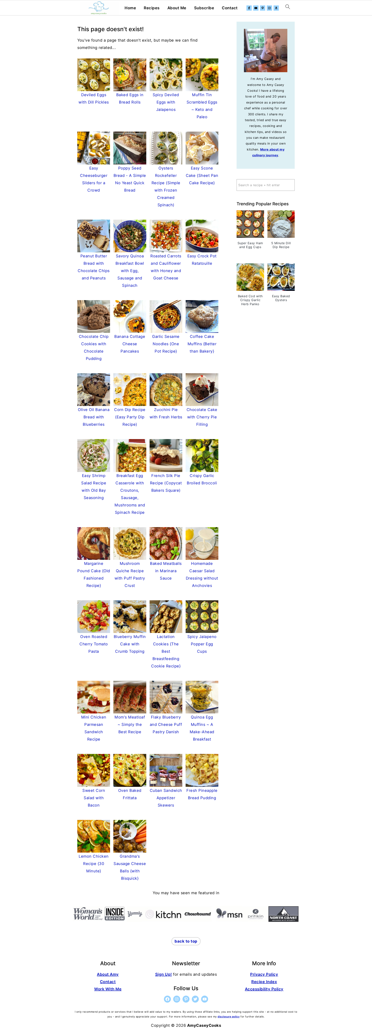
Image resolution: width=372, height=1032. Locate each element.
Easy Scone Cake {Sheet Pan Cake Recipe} (202, 175)
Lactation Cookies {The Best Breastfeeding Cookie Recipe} (166, 651)
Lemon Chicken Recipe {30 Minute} (94, 863)
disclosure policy (229, 1016)
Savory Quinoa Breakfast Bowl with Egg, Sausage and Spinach (129, 271)
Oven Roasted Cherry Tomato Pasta (93, 644)
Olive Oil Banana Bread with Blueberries (93, 417)
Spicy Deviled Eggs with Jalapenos (166, 102)
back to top (186, 941)
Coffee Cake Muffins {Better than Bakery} (202, 344)
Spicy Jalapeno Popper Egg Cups (202, 644)
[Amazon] (276, 8)
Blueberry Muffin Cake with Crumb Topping (130, 644)
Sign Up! (163, 974)
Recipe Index (264, 981)
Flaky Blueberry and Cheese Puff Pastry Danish (166, 724)
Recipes (152, 8)
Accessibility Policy (264, 989)
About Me (176, 8)
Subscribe (204, 8)
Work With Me (107, 989)
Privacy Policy (264, 974)
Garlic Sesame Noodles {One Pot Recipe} (166, 344)
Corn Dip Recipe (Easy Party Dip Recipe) (130, 417)
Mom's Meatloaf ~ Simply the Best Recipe (130, 724)
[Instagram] (269, 8)
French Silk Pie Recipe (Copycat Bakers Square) (166, 483)
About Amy (108, 974)
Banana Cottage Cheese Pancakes (129, 344)
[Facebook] (249, 8)
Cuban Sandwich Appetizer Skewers (166, 798)
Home (130, 8)
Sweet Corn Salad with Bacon (93, 798)
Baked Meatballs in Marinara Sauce (166, 571)
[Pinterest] (262, 8)
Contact (230, 8)
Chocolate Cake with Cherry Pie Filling (202, 417)
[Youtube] (255, 8)
